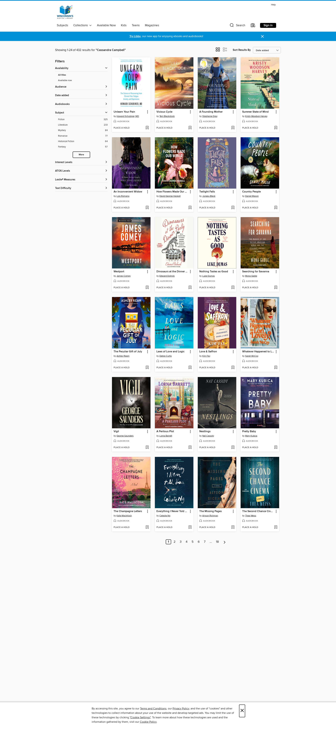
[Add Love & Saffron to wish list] (233, 367)
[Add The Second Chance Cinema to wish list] (276, 527)
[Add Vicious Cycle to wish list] (190, 128)
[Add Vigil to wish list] (147, 447)
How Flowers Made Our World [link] (172, 191)
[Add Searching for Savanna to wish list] (276, 287)
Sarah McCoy (251, 356)
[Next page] (224, 542)
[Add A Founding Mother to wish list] (233, 128)
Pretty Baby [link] (249, 431)
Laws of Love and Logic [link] (170, 351)
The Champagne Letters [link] (128, 511)
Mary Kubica (251, 435)
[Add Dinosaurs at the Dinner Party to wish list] (190, 287)
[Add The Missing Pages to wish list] (233, 527)
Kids (124, 25)
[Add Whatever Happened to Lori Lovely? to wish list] (276, 367)
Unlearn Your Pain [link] (124, 111)
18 (217, 542)
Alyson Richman (210, 515)
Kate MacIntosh (124, 515)
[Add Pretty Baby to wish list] (276, 447)
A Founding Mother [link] (211, 111)
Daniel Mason (252, 196)
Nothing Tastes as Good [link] (213, 271)
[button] (237, 26)
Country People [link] (251, 191)
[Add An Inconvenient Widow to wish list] (147, 208)
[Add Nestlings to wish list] (233, 447)
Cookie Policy (148, 722)
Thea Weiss (250, 515)
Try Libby (135, 36)
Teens (136, 25)
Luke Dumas (208, 276)
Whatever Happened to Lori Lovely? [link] (258, 351)
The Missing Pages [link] (210, 511)
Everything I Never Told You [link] (172, 511)
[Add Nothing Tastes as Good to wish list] (233, 287)
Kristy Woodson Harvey (256, 116)
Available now (65, 80)
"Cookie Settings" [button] (140, 717)
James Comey (124, 276)
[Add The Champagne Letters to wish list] (147, 527)
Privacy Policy (181, 708)
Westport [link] (119, 271)
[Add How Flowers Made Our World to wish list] (190, 208)
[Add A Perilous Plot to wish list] (190, 447)
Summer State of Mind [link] (255, 111)
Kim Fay (206, 356)
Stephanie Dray (209, 116)
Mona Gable (251, 276)
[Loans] (253, 26)
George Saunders (125, 435)
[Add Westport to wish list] (147, 287)
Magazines (152, 25)
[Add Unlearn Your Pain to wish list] (147, 128)
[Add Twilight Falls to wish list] (233, 208)
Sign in (268, 25)
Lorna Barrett (165, 435)
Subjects (62, 25)
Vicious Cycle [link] (164, 111)
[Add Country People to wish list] (276, 208)
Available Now (106, 25)
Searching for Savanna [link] (255, 271)
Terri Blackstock (167, 116)
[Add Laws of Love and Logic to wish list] (190, 367)
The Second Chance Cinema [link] (258, 511)
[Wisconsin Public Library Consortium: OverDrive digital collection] (65, 12)
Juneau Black (208, 196)
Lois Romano (123, 196)
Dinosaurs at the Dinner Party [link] (172, 271)
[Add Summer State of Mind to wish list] (276, 128)
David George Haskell (170, 196)
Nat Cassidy (208, 435)
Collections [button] (81, 25)
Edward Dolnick (167, 276)
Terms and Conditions (153, 708)
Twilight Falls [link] (207, 191)
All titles (62, 75)
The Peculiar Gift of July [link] (128, 351)
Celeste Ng (164, 515)
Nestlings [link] (205, 431)
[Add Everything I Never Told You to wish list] (190, 527)
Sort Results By (242, 50)
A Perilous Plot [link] (165, 431)
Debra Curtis (165, 356)
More (81, 154)
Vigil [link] (116, 431)
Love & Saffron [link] (208, 351)
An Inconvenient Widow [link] (128, 191)
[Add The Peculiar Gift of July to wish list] (147, 367)
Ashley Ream (123, 356)
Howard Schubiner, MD (128, 116)
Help (273, 5)
